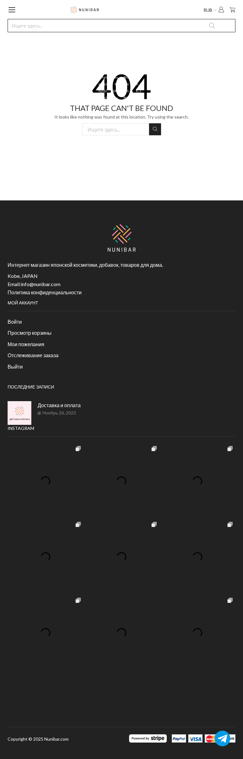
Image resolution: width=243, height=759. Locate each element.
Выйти (15, 367)
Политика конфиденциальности (45, 292)
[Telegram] (222, 738)
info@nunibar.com (40, 284)
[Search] (155, 129)
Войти (15, 322)
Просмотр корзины (30, 333)
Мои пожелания (26, 344)
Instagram (21, 428)
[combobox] (121, 25)
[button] (221, 10)
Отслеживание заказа (33, 355)
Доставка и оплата (59, 405)
